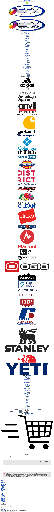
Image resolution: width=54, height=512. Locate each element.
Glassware (27, 70)
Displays (27, 400)
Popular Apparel (27, 387)
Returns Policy (3, 500)
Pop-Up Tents (27, 404)
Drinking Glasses (27, 68)
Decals (27, 399)
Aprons (27, 52)
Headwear (27, 55)
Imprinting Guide (3, 482)
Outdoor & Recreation (27, 385)
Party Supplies (27, 41)
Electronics (27, 381)
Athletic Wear (27, 53)
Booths (27, 396)
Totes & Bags (27, 46)
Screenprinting (3, 501)
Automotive (27, 35)
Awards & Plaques (27, 377)
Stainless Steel (27, 72)
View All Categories (3, 484)
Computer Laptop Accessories (27, 379)
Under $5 (26, 393)
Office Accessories (27, 40)
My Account (26, 1)
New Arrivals (27, 384)
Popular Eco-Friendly (27, 388)
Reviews (2, 490)
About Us (2, 487)
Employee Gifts (27, 382)
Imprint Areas (3, 485)
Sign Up (24, 1)
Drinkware (27, 65)
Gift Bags (27, 402)
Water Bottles (27, 75)
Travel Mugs (27, 73)
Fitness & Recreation (27, 37)
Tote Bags (27, 406)
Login (32, 33)
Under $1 (26, 392)
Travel (27, 47)
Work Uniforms (27, 64)
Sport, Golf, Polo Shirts (27, 59)
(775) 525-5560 (26, 0)
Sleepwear (27, 58)
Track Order (29, 1)
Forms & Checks (27, 39)
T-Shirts (27, 60)
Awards (27, 36)
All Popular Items (27, 376)
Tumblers (27, 74)
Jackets (27, 56)
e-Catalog (2, 494)
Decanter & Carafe (27, 67)
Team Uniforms (27, 62)
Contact (29, 0)
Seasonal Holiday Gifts (27, 390)
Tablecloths (27, 405)
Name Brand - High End (27, 71)
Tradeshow (27, 394)
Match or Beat (3, 496)
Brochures (27, 397)
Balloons (27, 395)
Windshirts (27, 63)
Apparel (27, 51)
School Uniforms (27, 44)
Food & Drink (27, 38)
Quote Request (3, 495)
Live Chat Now (3, 509)
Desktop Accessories (27, 380)
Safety (27, 43)
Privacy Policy (3, 499)
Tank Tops (27, 61)
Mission (2, 488)
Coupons (2, 493)
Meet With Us (3, 489)
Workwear (27, 49)
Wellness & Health (27, 48)
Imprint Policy (3, 498)
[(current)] (27, 11)
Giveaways (27, 403)
